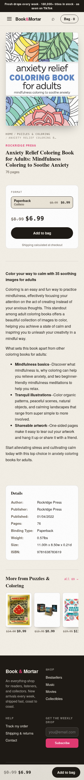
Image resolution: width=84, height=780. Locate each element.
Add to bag (42, 233)
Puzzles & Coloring (33, 134)
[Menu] (9, 19)
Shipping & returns (19, 733)
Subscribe (62, 743)
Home (9, 134)
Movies (51, 691)
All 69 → (71, 579)
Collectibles (54, 698)
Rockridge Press (21, 145)
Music (50, 684)
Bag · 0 (69, 18)
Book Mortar (28, 19)
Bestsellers (54, 677)
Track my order (17, 725)
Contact (11, 740)
